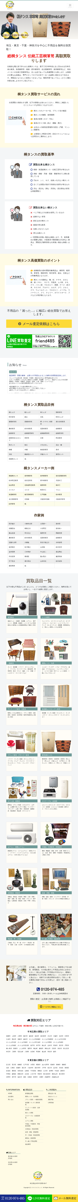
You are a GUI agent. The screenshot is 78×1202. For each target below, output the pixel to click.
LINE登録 (51, 1102)
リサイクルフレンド (36, 1187)
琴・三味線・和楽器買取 (32, 1135)
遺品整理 (28, 1144)
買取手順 (50, 1099)
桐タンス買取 (29, 1113)
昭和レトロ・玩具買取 (32, 1096)
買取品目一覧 (52, 1093)
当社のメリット (52, 1096)
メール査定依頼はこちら (41, 323)
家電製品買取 (29, 1093)
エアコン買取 (29, 1121)
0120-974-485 (52, 989)
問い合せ (10, 1099)
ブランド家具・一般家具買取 (34, 1099)
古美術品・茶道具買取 (32, 1129)
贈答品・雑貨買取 (30, 1138)
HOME (10, 1093)
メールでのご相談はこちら (52, 1007)
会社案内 (10, 1096)
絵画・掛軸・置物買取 (32, 1132)
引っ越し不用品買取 (31, 1141)
